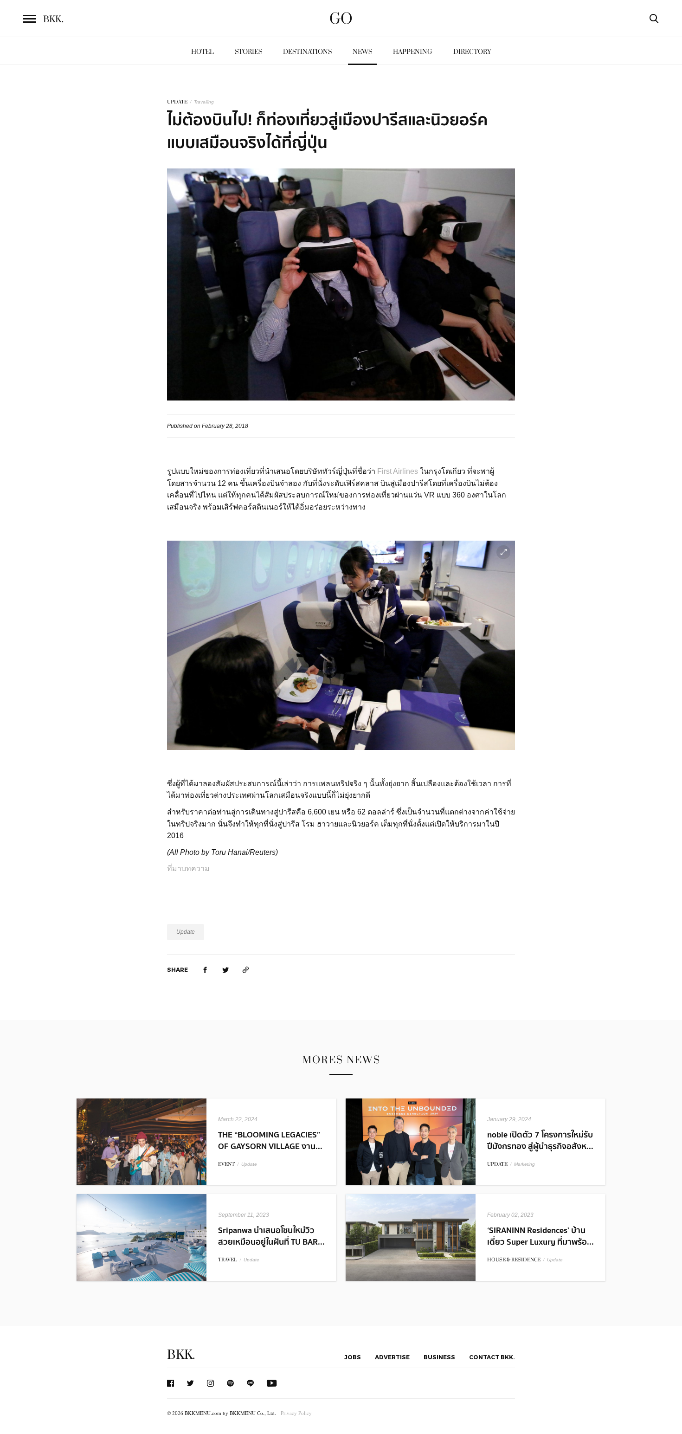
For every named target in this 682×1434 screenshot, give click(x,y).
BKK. (181, 1355)
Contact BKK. (492, 1357)
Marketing (524, 1164)
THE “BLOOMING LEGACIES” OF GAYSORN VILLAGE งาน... (270, 1140)
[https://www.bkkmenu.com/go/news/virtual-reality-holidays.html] (246, 969)
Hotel (202, 52)
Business (439, 1357)
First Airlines (397, 471)
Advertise (392, 1357)
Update (185, 932)
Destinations (307, 52)
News (362, 52)
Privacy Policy (296, 1412)
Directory (472, 52)
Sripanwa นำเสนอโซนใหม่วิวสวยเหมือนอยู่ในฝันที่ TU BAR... (271, 1236)
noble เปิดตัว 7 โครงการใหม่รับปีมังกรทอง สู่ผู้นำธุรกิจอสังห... (540, 1140)
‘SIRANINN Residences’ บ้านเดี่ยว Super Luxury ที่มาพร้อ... (540, 1236)
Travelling (204, 101)
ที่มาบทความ (189, 868)
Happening (412, 52)
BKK (53, 19)
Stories (248, 52)
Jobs (352, 1357)
